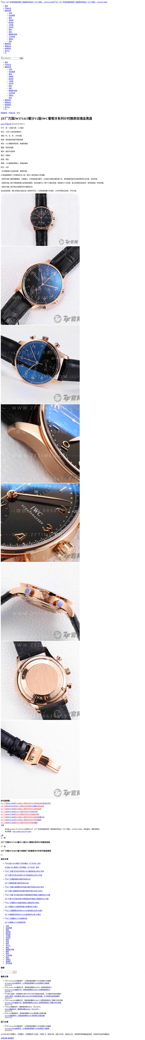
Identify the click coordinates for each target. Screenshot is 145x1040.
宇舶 (7, 942)
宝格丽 (8, 961)
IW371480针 (20, 814)
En (6, 53)
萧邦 (7, 951)
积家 (10, 29)
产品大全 (8, 8)
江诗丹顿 (12, 37)
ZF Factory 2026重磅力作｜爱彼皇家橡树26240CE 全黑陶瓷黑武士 (27, 990)
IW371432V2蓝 (21, 820)
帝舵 (10, 32)
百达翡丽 (12, 15)
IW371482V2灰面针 (22, 817)
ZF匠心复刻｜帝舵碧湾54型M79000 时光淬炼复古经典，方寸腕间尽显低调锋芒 (32, 996)
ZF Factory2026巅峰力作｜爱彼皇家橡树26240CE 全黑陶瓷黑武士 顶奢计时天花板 (33, 1003)
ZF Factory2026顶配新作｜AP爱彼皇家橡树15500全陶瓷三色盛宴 (27, 983)
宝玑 (10, 41)
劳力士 (8, 945)
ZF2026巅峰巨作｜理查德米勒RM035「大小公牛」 (22, 1009)
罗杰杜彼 (9, 963)
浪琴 (7, 940)
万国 (10, 13)
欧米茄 (11, 22)
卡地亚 (11, 25)
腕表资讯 (8, 44)
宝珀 (7, 953)
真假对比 (8, 46)
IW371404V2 (21, 809)
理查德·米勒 (13, 34)
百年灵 (11, 27)
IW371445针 (19, 812)
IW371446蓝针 (19, 823)
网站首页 (4, 113)
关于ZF (7, 51)
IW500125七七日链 (22, 806)
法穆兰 (11, 39)
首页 (6, 6)
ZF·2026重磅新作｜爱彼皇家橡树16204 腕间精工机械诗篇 (25, 1016)
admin (3, 124)
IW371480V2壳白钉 (26, 803)
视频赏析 (8, 48)
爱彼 (10, 18)
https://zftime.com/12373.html (22, 831)
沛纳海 (11, 20)
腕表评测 (8, 11)
